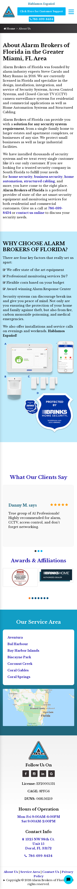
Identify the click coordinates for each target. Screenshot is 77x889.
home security (21, 177)
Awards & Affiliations (38, 561)
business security (48, 177)
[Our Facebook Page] (26, 773)
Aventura (15, 637)
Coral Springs (18, 677)
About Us (11, 872)
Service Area (30, 872)
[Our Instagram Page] (34, 773)
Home (10, 28)
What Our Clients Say (38, 477)
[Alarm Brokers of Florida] (39, 750)
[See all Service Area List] (38, 707)
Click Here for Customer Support (41, 11)
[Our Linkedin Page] (43, 773)
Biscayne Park (19, 657)
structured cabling (39, 181)
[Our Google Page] (51, 773)
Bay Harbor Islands (23, 650)
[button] (35, 551)
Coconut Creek (19, 664)
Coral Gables (18, 670)
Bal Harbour (17, 644)
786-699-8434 (42, 19)
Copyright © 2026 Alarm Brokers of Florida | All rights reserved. (39, 882)
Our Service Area (38, 622)
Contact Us (50, 872)
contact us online (30, 213)
